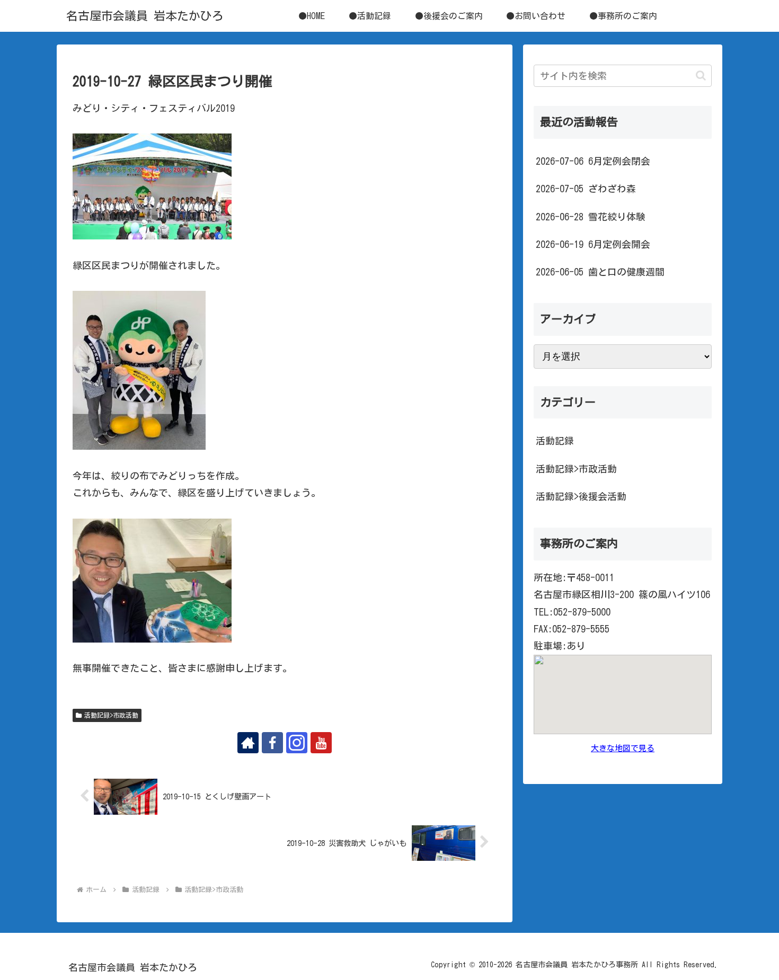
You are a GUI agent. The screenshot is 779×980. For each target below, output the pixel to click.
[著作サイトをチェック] (248, 742)
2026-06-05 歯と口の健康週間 (600, 272)
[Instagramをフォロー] (296, 742)
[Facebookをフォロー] (272, 742)
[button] (701, 75)
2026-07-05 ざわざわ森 (586, 188)
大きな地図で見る (622, 748)
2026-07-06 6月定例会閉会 (593, 161)
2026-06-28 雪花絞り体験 (590, 216)
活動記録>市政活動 (111, 715)
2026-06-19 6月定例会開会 (593, 244)
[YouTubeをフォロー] (321, 742)
